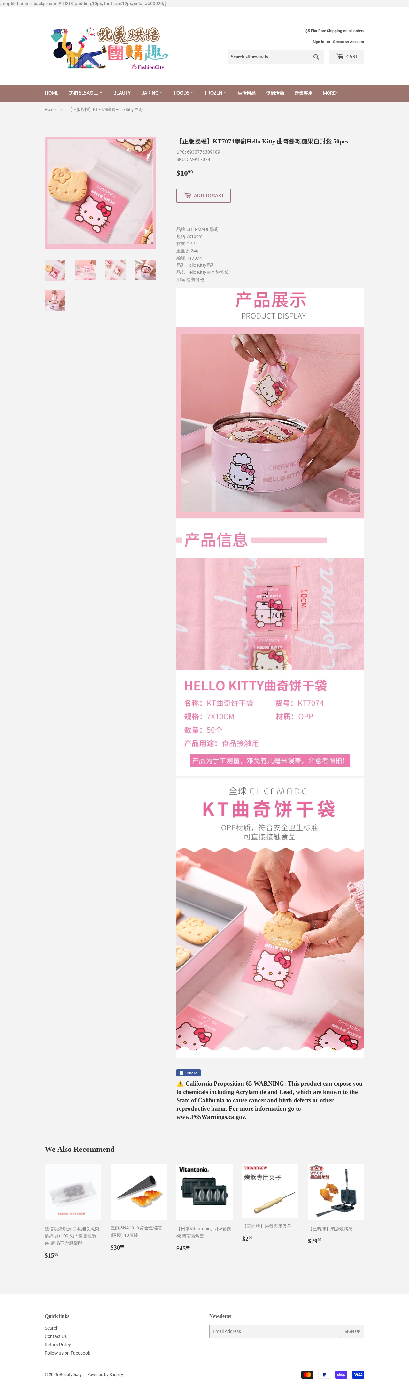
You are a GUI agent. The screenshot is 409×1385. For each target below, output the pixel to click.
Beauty (122, 93)
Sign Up (352, 1331)
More (329, 93)
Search (51, 1328)
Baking (150, 93)
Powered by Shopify (105, 1374)
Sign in (318, 42)
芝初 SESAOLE (84, 93)
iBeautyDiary (70, 1374)
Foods (182, 93)
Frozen (214, 93)
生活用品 (247, 93)
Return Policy (58, 1344)
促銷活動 (275, 93)
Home (51, 93)
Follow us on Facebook (67, 1353)
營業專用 (304, 93)
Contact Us (56, 1336)
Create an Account (348, 42)
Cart (351, 56)
